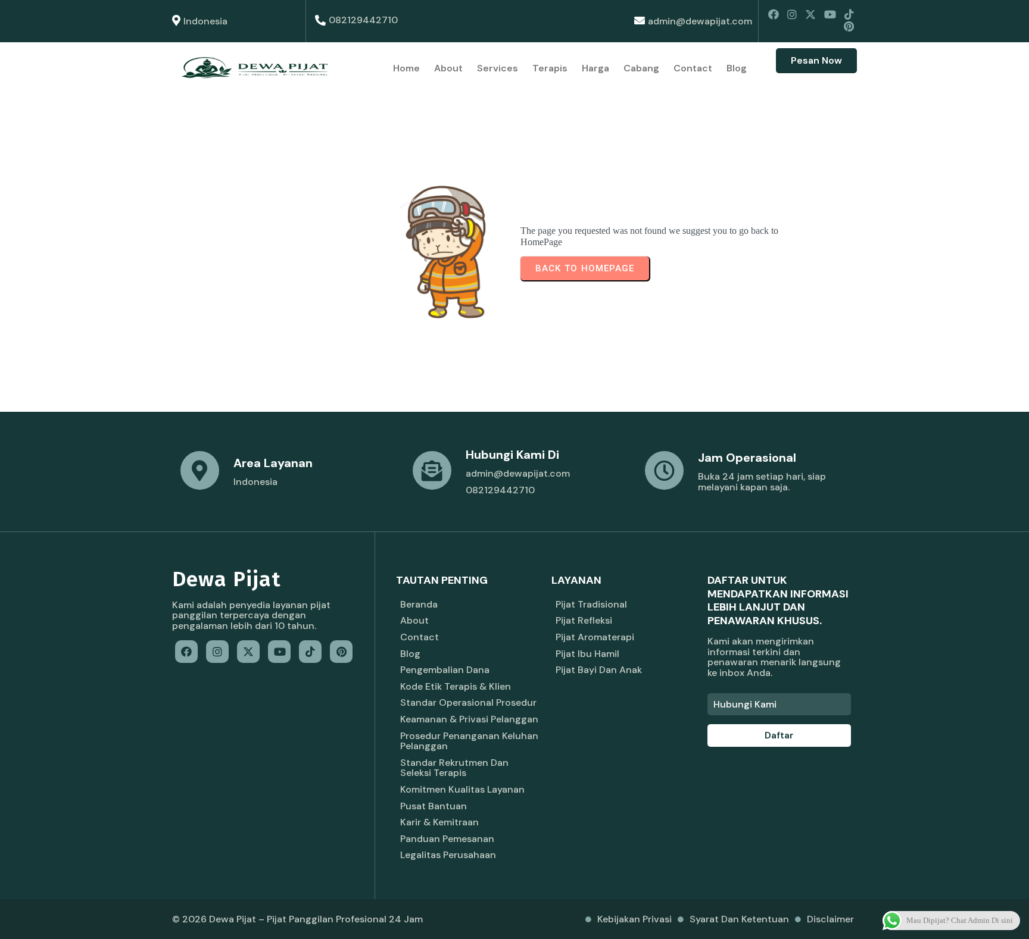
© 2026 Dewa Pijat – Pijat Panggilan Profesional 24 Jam (297, 919)
